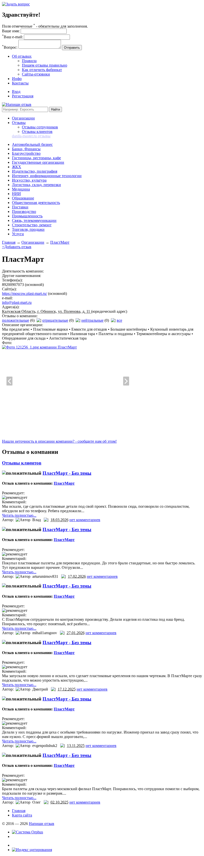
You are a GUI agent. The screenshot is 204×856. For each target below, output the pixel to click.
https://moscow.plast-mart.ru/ (24, 293)
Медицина (21, 189)
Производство (24, 211)
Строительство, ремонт (31, 225)
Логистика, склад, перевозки (36, 185)
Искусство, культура (29, 180)
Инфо (17, 79)
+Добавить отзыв (16, 247)
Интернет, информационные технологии (47, 176)
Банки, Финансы (26, 149)
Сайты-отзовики (36, 74)
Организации (23, 118)
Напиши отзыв (41, 823)
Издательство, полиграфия (34, 171)
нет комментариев (84, 520)
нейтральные (92, 320)
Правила (29, 61)
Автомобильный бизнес (32, 144)
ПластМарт (59, 242)
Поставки (20, 207)
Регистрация (22, 96)
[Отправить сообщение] (16, 4)
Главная (8, 242)
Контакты (20, 83)
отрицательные (55, 320)
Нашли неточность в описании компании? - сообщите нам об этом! (59, 441)
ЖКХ (16, 167)
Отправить (72, 47)
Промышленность (27, 216)
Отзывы (19, 122)
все (119, 320)
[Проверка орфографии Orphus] (27, 832)
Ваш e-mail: (12, 37)
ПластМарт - (67, 473)
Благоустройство (26, 153)
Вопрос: (9, 47)
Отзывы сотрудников (40, 127)
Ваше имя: (11, 31)
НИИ (16, 194)
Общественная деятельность (36, 202)
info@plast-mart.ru (17, 302)
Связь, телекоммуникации (34, 220)
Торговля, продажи (28, 229)
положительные (15, 320)
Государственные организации (38, 162)
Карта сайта (22, 815)
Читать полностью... (19, 515)
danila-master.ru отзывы (31, 136)
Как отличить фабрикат (42, 70)
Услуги (18, 234)
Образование (23, 198)
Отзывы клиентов (37, 131)
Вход (16, 91)
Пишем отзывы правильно (44, 65)
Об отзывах (22, 56)
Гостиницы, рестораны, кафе (36, 158)
